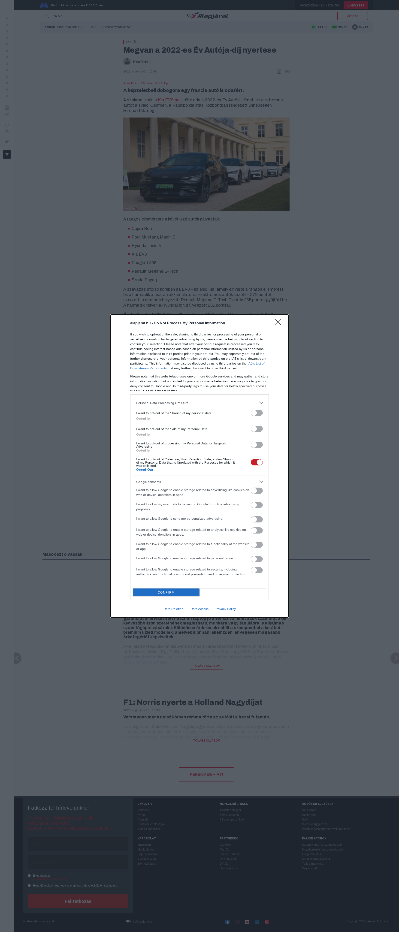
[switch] (257, 413)
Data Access (199, 609)
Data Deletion (173, 609)
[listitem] (199, 402)
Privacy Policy (226, 609)
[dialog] (199, 466)
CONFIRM (166, 592)
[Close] (279, 323)
